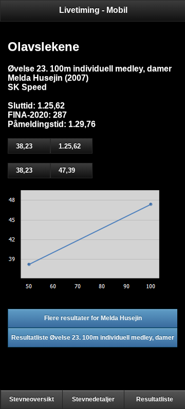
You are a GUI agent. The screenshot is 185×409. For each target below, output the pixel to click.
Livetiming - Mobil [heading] (93, 10)
